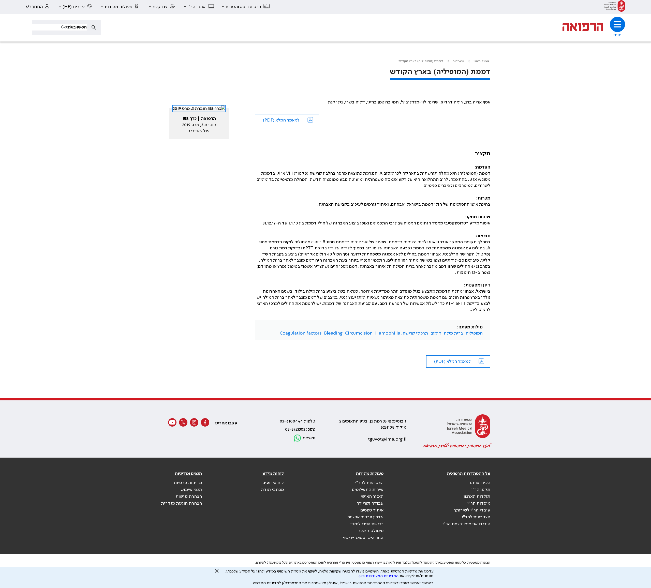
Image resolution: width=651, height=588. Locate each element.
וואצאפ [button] (309, 438)
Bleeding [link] (333, 333)
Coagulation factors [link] (300, 333)
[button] (246, 7)
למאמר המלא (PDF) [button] (281, 120)
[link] (614, 6)
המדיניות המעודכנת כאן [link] (378, 576)
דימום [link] (436, 333)
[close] (217, 573)
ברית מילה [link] (453, 333)
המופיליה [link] (474, 333)
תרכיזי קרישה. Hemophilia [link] (401, 333)
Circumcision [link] (359, 333)
